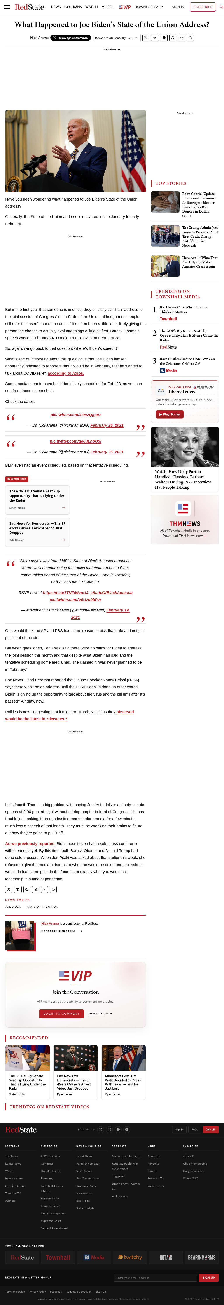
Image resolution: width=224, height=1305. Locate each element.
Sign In (179, 1129)
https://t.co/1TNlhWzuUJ (65, 592)
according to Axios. (66, 373)
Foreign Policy (50, 1198)
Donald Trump (50, 1171)
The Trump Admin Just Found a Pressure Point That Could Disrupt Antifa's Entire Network (200, 236)
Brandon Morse (86, 1185)
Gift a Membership (195, 1163)
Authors (10, 1200)
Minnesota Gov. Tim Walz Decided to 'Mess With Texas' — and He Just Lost (123, 1082)
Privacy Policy (37, 1291)
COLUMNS (73, 7)
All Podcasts (120, 1196)
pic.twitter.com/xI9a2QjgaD (76, 415)
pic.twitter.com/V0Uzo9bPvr (75, 599)
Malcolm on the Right (126, 1156)
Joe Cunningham (87, 1178)
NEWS (56, 7)
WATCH (91, 7)
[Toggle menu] (7, 7)
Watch (9, 1171)
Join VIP (210, 1129)
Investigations (14, 1178)
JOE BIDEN (13, 906)
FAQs (195, 1129)
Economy (47, 1178)
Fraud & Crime (50, 1206)
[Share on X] (145, 38)
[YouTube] (126, 1129)
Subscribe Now (100, 1013)
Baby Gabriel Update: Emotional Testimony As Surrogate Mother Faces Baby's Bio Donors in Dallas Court (199, 204)
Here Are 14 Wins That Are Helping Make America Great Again (200, 262)
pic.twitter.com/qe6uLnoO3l (75, 441)
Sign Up (209, 1277)
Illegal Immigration (53, 1213)
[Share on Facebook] (164, 38)
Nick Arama (39, 38)
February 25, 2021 (107, 425)
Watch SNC (190, 1178)
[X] (100, 1129)
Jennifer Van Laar (88, 1163)
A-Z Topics (49, 1146)
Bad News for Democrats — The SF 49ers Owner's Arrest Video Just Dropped (74, 1082)
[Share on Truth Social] (155, 38)
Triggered (118, 1176)
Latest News (13, 1163)
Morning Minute (15, 1185)
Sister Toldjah (17, 1094)
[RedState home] (21, 1130)
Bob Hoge (83, 1200)
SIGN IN (178, 7)
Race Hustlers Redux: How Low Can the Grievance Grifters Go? (187, 361)
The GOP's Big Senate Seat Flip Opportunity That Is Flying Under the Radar (27, 1082)
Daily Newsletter (193, 1171)
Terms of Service (15, 1291)
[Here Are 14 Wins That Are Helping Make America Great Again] (165, 266)
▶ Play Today (169, 414)
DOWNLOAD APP (149, 7)
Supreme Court (51, 1220)
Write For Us (156, 1185)
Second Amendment (54, 1228)
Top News (11, 1156)
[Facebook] (118, 1129)
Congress (47, 1163)
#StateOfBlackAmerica (111, 592)
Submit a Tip (156, 1178)
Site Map (101, 1291)
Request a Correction (78, 1291)
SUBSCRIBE (203, 7)
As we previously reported (29, 843)
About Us (154, 1156)
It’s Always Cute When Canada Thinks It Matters (183, 309)
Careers (153, 1171)
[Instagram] (109, 1129)
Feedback (56, 1291)
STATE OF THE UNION (42, 906)
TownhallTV (13, 1193)
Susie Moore (84, 1171)
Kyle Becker (65, 1094)
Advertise (153, 1163)
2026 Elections (50, 1156)
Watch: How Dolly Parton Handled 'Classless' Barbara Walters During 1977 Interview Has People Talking (183, 479)
